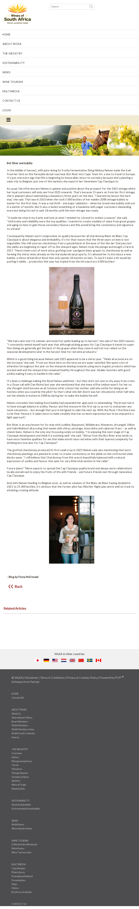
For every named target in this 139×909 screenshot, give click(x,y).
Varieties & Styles (20, 776)
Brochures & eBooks (22, 892)
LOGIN (7, 110)
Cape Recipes (18, 868)
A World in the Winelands (24, 844)
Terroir (15, 765)
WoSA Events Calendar (23, 733)
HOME (6, 34)
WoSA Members (20, 725)
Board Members (20, 721)
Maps (14, 884)
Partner (35, 681)
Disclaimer (31, 677)
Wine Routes (18, 848)
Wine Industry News (22, 828)
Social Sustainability (21, 804)
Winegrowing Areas (22, 761)
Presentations (19, 880)
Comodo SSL (18, 697)
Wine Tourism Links (21, 852)
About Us (16, 713)
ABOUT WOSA (12, 43)
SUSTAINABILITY (14, 62)
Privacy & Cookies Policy (82, 677)
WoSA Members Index (23, 729)
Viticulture (17, 769)
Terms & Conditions (52, 677)
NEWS (6, 72)
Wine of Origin (19, 784)
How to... (16, 737)
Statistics (16, 780)
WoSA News (18, 824)
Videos (15, 888)
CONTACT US (11, 100)
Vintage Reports (20, 772)
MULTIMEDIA (11, 91)
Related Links (18, 788)
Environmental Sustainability (26, 808)
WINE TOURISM (13, 81)
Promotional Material (22, 876)
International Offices (22, 717)
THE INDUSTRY (12, 53)
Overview (17, 753)
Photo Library (18, 872)
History (15, 757)
